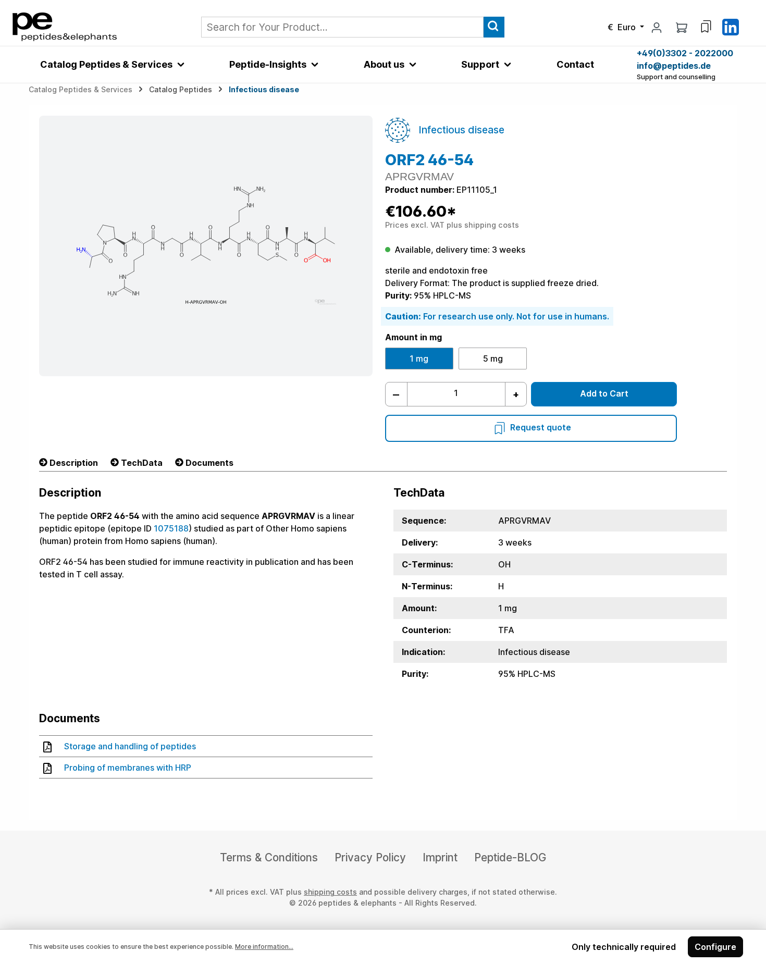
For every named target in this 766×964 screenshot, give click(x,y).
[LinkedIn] (730, 26)
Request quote (540, 427)
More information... (264, 946)
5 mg (493, 358)
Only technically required (624, 947)
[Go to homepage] (65, 26)
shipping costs (330, 891)
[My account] (656, 27)
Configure (715, 947)
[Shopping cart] (681, 27)
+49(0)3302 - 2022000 (685, 53)
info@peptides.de (674, 65)
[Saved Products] (706, 26)
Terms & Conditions (269, 857)
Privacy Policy (370, 857)
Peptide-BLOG (510, 857)
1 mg (419, 358)
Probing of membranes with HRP (127, 767)
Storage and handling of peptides (130, 746)
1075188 (171, 528)
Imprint (440, 857)
